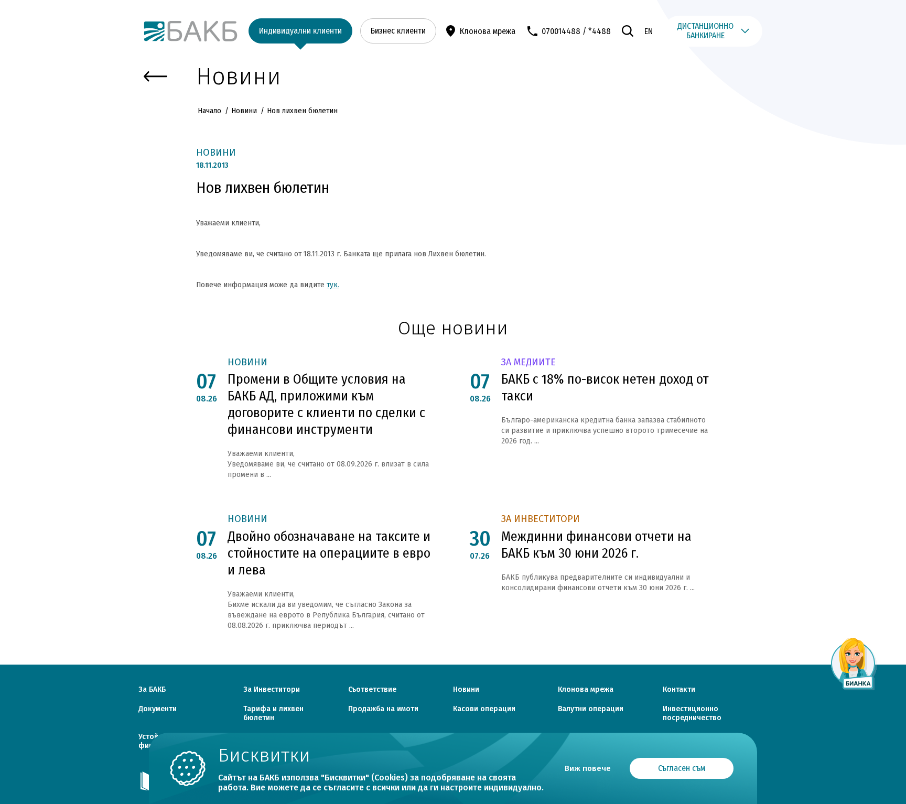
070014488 (561, 31)
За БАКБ (152, 690)
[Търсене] (627, 30)
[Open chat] (854, 663)
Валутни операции (590, 709)
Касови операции (484, 709)
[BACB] (191, 31)
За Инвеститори (271, 690)
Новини (244, 110)
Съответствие (372, 690)
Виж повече (588, 768)
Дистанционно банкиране (705, 30)
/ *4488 (597, 31)
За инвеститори (540, 519)
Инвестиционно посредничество (692, 713)
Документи (157, 709)
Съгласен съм (681, 768)
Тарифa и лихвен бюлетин (273, 713)
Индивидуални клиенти (300, 31)
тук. (333, 284)
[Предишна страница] (155, 77)
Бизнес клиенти (398, 31)
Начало (210, 110)
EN (648, 31)
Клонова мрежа (487, 31)
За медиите (528, 362)
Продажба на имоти (383, 709)
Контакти (679, 690)
